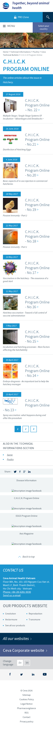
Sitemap (26, 695)
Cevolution (10, 613)
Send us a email (12, 595)
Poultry (10, 459)
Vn (27, 663)
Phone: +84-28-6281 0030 (17, 592)
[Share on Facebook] (20, 472)
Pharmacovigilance (26, 708)
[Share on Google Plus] (24, 472)
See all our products (15, 625)
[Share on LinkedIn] (29, 472)
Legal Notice (26, 703)
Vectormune (11, 619)
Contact (26, 717)
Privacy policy (26, 721)
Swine (10, 455)
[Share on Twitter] (15, 472)
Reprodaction (35, 613)
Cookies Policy (26, 699)
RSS (27, 712)
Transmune (34, 619)
